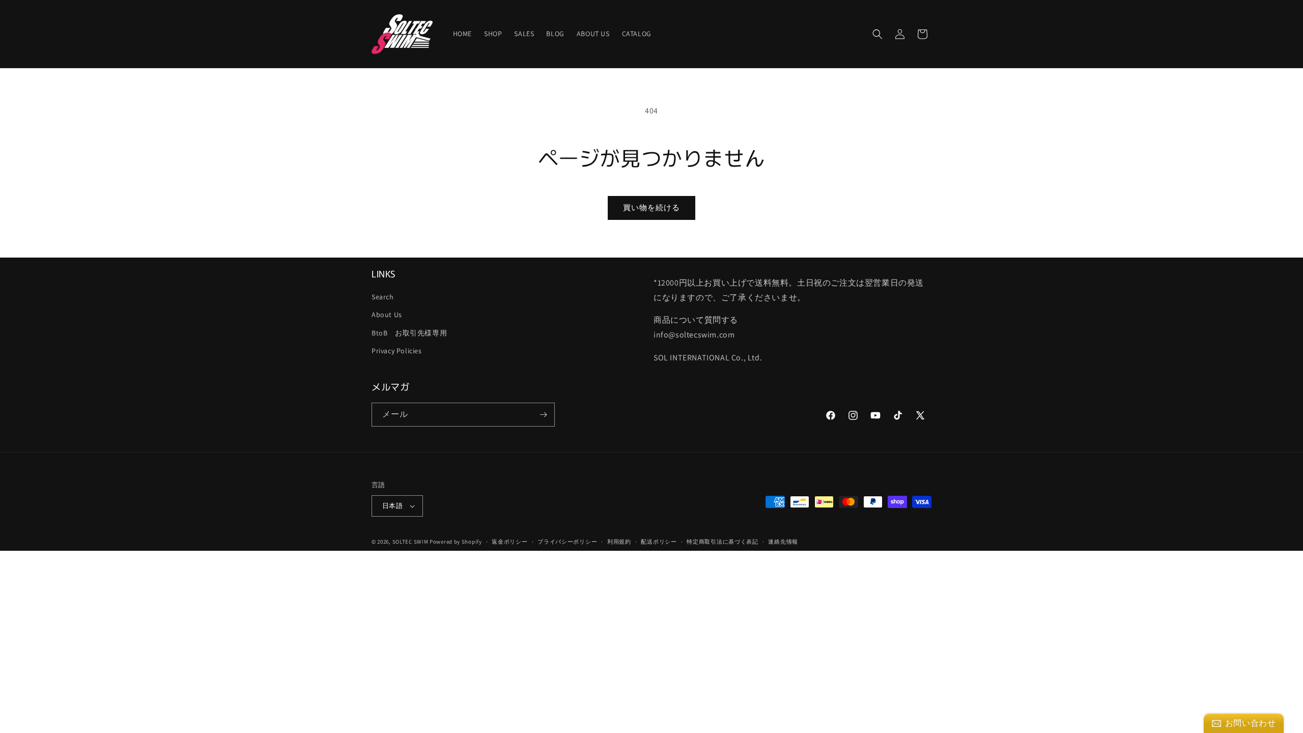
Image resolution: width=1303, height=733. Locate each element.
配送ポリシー (658, 541)
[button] (877, 34)
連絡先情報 (783, 541)
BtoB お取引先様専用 (409, 332)
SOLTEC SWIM (410, 541)
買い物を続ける (651, 207)
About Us (387, 314)
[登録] (543, 415)
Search (383, 296)
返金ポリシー (509, 541)
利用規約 (619, 541)
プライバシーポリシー (567, 541)
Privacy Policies (397, 350)
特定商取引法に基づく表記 (722, 541)
